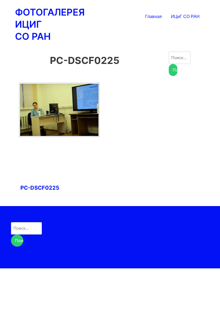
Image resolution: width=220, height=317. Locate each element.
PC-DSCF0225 (39, 188)
